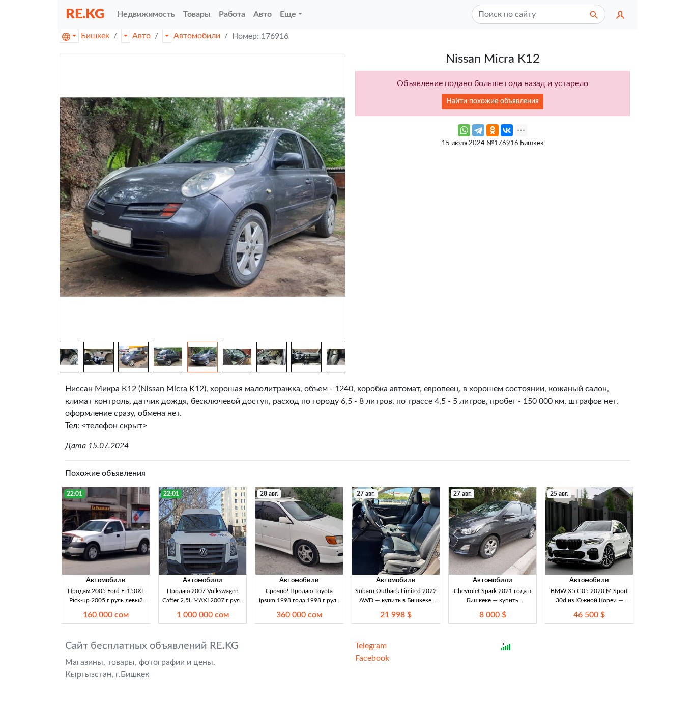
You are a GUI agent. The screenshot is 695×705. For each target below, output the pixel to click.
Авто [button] (262, 14)
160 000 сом (106, 615)
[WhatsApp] (464, 130)
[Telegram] (478, 130)
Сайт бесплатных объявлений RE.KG (152, 646)
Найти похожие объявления (492, 101)
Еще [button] (288, 14)
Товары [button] (197, 14)
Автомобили (196, 36)
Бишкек (95, 36)
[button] (620, 14)
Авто (141, 36)
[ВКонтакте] (507, 130)
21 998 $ (396, 615)
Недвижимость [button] (146, 14)
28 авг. (269, 494)
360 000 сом (299, 615)
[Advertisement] (492, 224)
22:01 (74, 494)
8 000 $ (492, 615)
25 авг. (559, 494)
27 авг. (366, 494)
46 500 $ (589, 615)
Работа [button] (232, 14)
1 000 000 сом (203, 615)
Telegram (371, 646)
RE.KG (85, 14)
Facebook (372, 658)
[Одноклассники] (492, 130)
